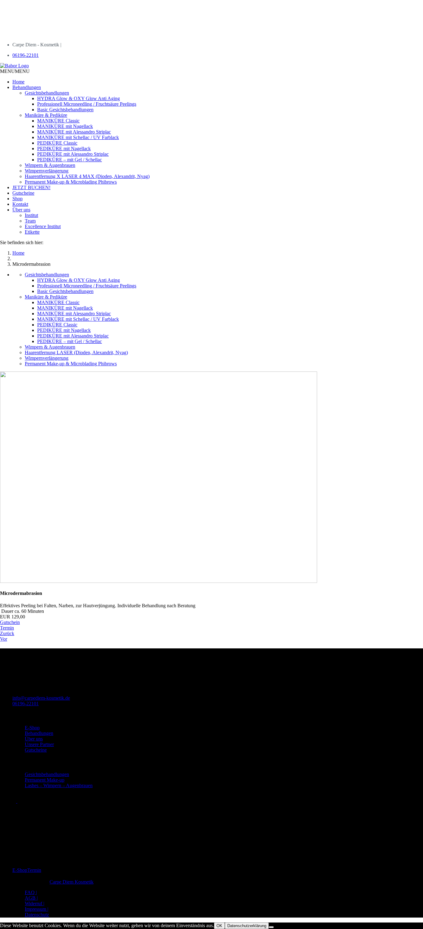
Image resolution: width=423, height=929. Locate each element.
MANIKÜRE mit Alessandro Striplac (74, 131)
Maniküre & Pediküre (46, 115)
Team (30, 220)
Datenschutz (37, 914)
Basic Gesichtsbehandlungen (65, 109)
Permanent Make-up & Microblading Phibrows (71, 182)
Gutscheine (23, 193)
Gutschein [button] (10, 622)
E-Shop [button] (19, 870)
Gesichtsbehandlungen (47, 92)
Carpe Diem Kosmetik (72, 881)
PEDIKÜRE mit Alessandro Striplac (73, 154)
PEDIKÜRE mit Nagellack (64, 148)
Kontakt (20, 204)
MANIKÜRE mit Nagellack (65, 126)
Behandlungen (26, 87)
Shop (17, 198)
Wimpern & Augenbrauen (50, 165)
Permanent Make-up (44, 780)
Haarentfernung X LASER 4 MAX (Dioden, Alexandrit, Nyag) (87, 176)
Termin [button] (7, 627)
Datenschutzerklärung (246, 925)
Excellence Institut (43, 226)
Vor (3, 639)
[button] (15, 71)
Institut (31, 215)
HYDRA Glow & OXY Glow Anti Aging (78, 98)
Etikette (32, 232)
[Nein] (271, 927)
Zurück (7, 633)
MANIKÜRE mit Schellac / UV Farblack (78, 137)
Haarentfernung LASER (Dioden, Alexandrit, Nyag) (76, 352)
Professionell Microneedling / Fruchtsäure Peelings (86, 104)
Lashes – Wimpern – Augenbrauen (59, 785)
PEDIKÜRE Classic (57, 143)
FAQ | (31, 892)
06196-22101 (25, 55)
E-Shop (32, 727)
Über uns (21, 209)
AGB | (31, 898)
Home (18, 81)
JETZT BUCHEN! (31, 187)
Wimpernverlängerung (46, 170)
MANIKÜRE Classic (58, 120)
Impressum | (36, 909)
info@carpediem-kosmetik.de (41, 698)
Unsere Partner (39, 744)
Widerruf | (34, 903)
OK (219, 925)
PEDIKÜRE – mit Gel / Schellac (69, 159)
